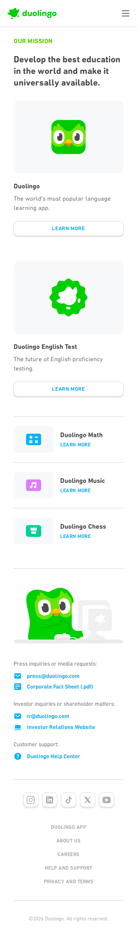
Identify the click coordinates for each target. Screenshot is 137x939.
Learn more (75, 445)
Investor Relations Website (61, 727)
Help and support (68, 868)
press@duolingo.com (53, 676)
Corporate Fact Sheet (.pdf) (60, 686)
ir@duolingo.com (48, 716)
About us (69, 841)
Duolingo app (68, 827)
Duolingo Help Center (53, 756)
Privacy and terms (68, 882)
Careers (68, 854)
